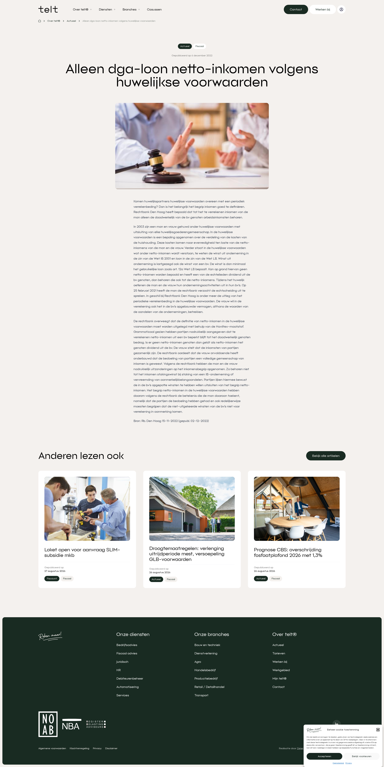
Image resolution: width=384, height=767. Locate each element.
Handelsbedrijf (205, 670)
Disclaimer (111, 748)
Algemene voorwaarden (52, 748)
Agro (197, 662)
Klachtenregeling (79, 748)
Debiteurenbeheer (129, 678)
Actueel (278, 645)
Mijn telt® (279, 678)
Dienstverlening (205, 653)
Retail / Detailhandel (209, 687)
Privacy (348, 763)
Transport (201, 695)
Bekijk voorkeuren (361, 756)
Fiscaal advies (126, 653)
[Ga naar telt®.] (39, 21)
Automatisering (127, 687)
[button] (378, 729)
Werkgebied (281, 670)
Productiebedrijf (206, 678)
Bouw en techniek (207, 645)
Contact (278, 687)
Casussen (154, 9)
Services (122, 695)
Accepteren (324, 756)
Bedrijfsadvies (126, 645)
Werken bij (279, 662)
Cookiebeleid (338, 763)
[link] (296, 9)
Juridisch (122, 662)
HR (118, 670)
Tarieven (278, 653)
